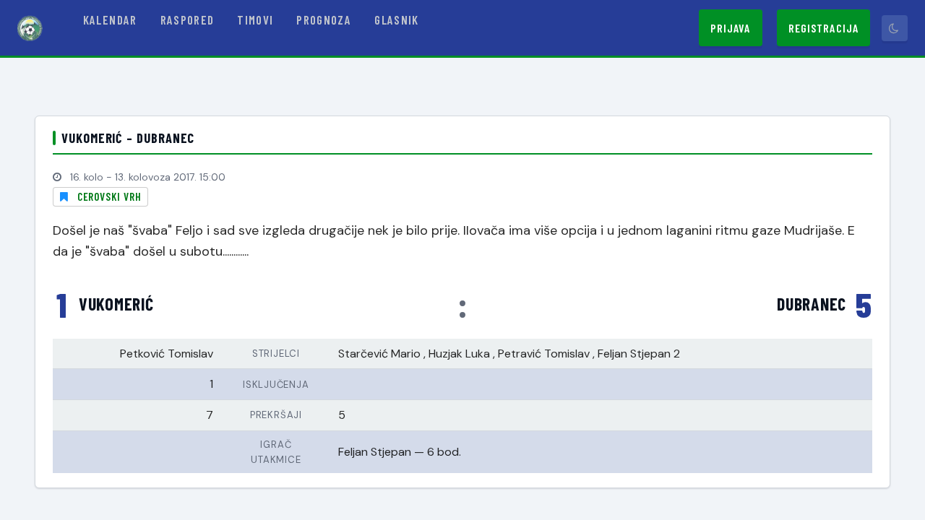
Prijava (730, 28)
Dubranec (811, 304)
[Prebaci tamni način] (895, 28)
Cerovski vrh (109, 196)
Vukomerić (116, 304)
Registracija (823, 28)
